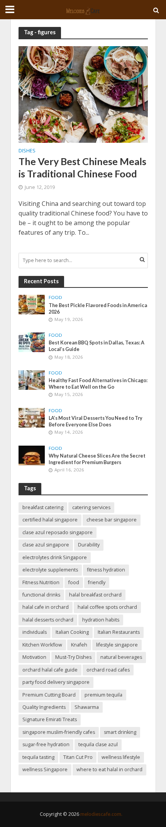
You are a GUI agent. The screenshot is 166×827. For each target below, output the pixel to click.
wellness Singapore (45, 769)
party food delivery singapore (56, 682)
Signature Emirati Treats (49, 719)
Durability (89, 544)
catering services (91, 507)
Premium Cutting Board (49, 695)
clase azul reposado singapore (57, 532)
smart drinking (120, 732)
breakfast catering (42, 507)
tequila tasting (38, 757)
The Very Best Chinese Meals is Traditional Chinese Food (82, 167)
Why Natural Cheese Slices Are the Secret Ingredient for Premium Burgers (97, 459)
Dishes (27, 151)
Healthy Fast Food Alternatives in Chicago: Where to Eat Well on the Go (98, 384)
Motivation (34, 657)
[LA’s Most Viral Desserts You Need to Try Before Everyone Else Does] (32, 417)
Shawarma (87, 707)
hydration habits (100, 619)
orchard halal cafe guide (50, 670)
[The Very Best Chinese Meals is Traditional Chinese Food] (83, 94)
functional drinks (41, 594)
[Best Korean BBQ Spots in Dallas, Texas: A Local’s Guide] (32, 341)
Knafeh (79, 645)
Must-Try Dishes (73, 657)
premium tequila (103, 695)
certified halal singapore (50, 519)
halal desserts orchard (47, 619)
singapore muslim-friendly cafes (58, 732)
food (73, 582)
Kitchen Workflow (42, 645)
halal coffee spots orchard (107, 607)
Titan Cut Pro (78, 757)
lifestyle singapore (117, 645)
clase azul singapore (45, 544)
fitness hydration (106, 569)
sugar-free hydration (45, 744)
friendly (96, 582)
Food (55, 297)
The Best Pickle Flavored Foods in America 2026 (98, 308)
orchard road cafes (108, 670)
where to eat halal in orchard (109, 769)
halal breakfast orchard (95, 594)
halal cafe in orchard (45, 607)
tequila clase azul (98, 744)
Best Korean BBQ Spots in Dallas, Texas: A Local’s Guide (96, 346)
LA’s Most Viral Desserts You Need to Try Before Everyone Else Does (95, 421)
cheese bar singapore (111, 519)
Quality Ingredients (44, 707)
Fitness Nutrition (40, 582)
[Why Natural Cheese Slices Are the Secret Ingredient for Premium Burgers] (32, 454)
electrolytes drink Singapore (54, 557)
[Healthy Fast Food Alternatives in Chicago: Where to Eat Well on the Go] (32, 379)
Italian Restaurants (119, 632)
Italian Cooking (72, 632)
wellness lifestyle (121, 757)
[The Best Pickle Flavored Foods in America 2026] (32, 304)
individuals (34, 632)
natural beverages (121, 657)
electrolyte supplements (50, 569)
